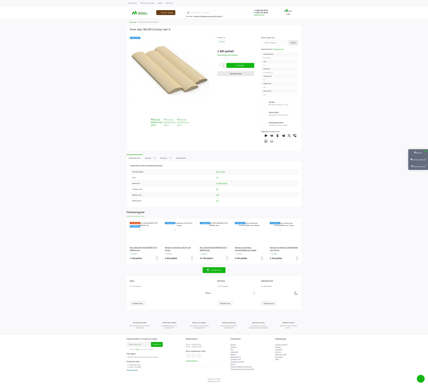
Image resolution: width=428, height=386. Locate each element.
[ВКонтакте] (271, 135)
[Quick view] (158, 222)
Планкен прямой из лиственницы (241, 367)
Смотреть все (138, 303)
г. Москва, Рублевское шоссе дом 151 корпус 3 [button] (208, 16)
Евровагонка (234, 352)
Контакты (169, 3)
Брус (232, 349)
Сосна (222, 172)
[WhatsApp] (266, 141)
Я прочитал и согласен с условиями (141, 349)
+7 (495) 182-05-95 (261, 10)
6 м (217, 201)
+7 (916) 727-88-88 (261, 12)
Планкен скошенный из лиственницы (242, 369)
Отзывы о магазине (281, 344)
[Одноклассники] (277, 135)
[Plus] (223, 64)
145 (217, 195)
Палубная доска (235, 359)
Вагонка (233, 344)
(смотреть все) (278, 49)
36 (217, 189)
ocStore (218, 379)
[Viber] (295, 135)
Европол (233, 354)
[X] (289, 135)
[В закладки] (288, 29)
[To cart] (157, 258)
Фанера (232, 364)
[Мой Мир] (271, 141)
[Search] (188, 12)
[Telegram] (283, 135)
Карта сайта (279, 357)
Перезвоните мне (132, 370)
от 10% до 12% (221, 183)
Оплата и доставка (147, 3)
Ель (217, 172)
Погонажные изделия (237, 362)
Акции (160, 3)
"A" (217, 177)
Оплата (138, 349)
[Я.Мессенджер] (266, 135)
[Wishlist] (158, 226)
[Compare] (158, 230)
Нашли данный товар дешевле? (227, 55)
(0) (224, 37)
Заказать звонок (259, 15)
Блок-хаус (133, 22)
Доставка (278, 347)
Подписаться (157, 344)
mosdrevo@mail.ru (192, 361)
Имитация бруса (235, 357)
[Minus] (223, 67)
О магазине (132, 3)
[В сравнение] (295, 29)
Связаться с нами (280, 354)
